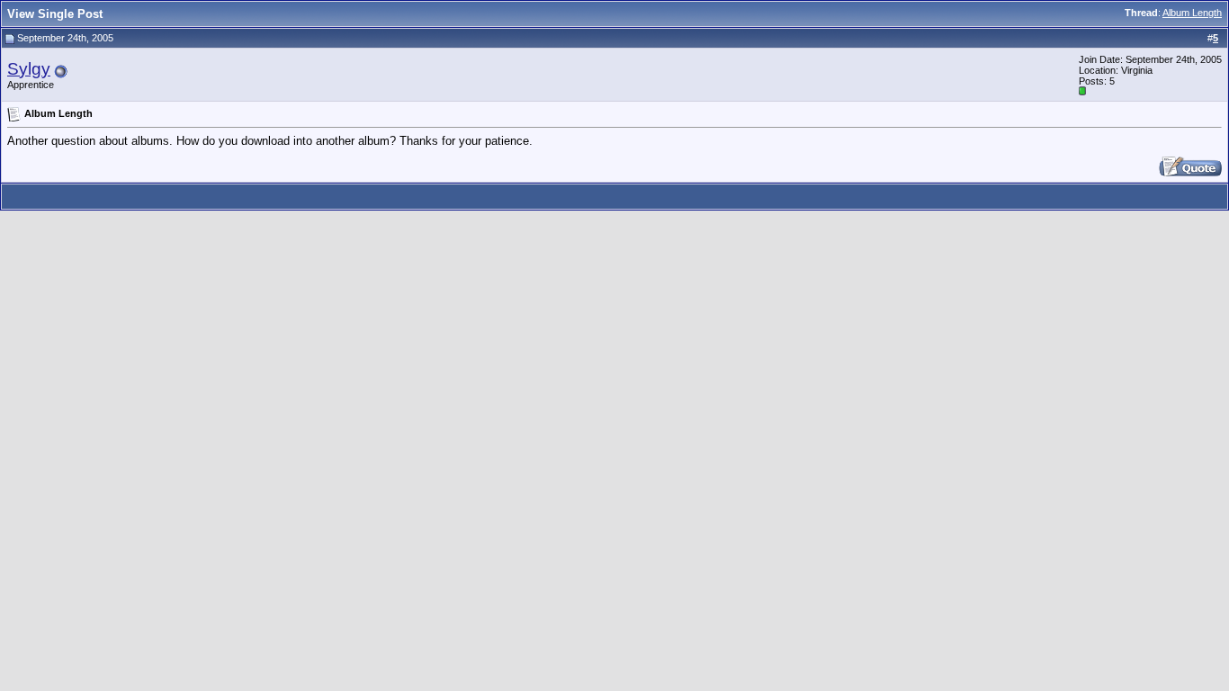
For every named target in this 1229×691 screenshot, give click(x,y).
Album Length (1192, 12)
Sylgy (28, 68)
